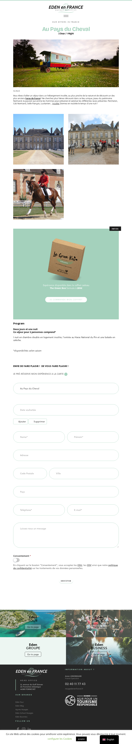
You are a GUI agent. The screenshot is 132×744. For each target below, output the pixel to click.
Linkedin (29, 729)
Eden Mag (19, 705)
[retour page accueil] (66, 8)
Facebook (18, 729)
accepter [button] (81, 739)
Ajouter (22, 421)
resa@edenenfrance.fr (74, 688)
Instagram (23, 729)
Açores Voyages (21, 709)
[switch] (16, 560)
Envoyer (66, 580)
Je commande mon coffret (66, 299)
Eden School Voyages (24, 713)
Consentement (22, 556)
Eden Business (21, 716)
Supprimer (39, 421)
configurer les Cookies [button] (60, 738)
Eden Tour (19, 702)
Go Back (16, 90)
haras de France (32, 98)
